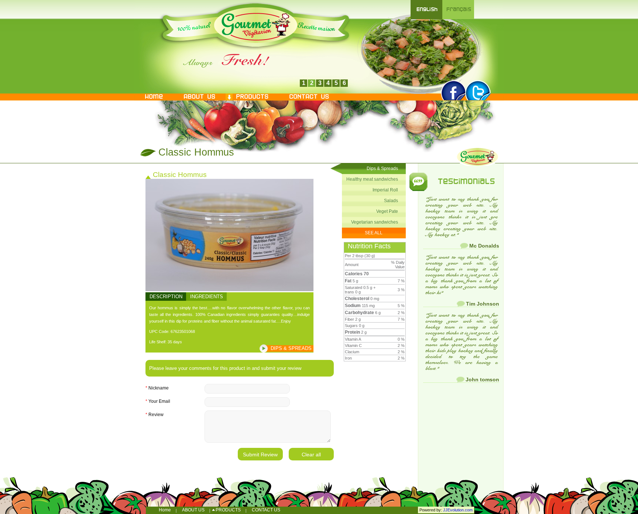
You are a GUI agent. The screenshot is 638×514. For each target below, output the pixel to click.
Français (458, 9)
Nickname (157, 388)
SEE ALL (374, 232)
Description (166, 296)
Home (153, 96)
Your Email (157, 401)
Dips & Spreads (291, 348)
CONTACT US (309, 96)
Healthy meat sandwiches (372, 179)
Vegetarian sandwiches (374, 222)
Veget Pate (387, 211)
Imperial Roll (385, 190)
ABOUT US (199, 96)
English (426, 9)
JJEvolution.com (458, 510)
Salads (391, 200)
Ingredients (206, 296)
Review (154, 414)
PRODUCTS (252, 96)
